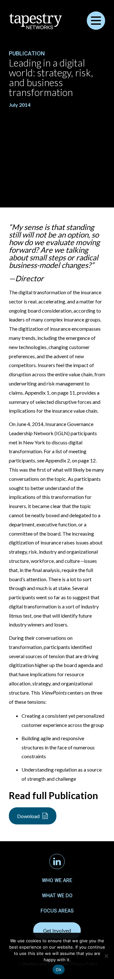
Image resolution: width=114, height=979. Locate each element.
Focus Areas (57, 911)
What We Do (57, 896)
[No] (106, 956)
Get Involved (57, 930)
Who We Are (57, 880)
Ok (58, 969)
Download (28, 816)
